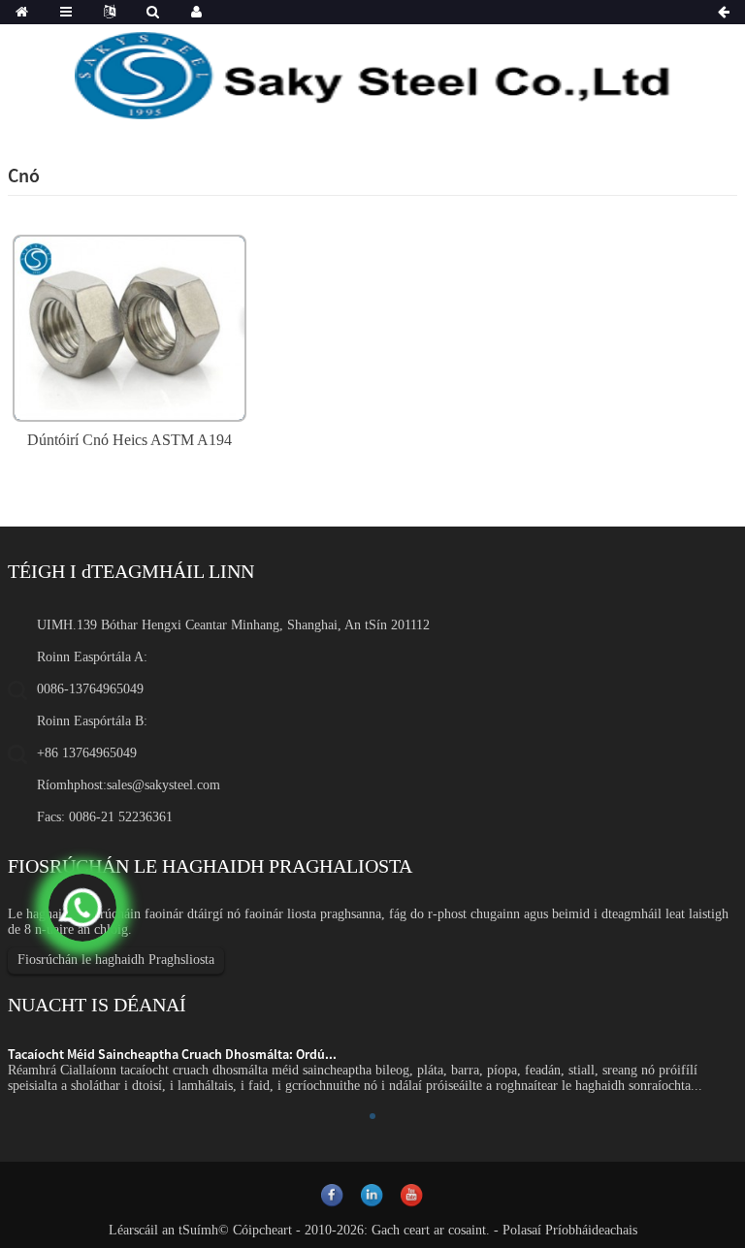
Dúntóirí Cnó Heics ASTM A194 (129, 440)
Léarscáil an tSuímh (163, 1230)
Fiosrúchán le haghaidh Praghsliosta (115, 959)
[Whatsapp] (82, 908)
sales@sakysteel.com (163, 785)
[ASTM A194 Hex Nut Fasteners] (129, 325)
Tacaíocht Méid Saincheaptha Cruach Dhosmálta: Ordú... (172, 1054)
